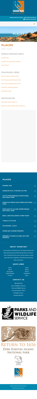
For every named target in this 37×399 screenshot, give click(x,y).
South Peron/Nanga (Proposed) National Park (16, 196)
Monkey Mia (5, 58)
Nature (27, 269)
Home (3, 49)
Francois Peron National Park (10, 76)
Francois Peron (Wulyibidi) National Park (18, 203)
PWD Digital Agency (18, 388)
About (10, 267)
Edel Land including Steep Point (11, 83)
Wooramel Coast (6, 91)
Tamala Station (9, 221)
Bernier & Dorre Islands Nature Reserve (13, 106)
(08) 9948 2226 (18, 283)
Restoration (10, 271)
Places (27, 267)
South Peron (5, 65)
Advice (10, 269)
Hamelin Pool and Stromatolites (11, 61)
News (26, 275)
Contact (10, 275)
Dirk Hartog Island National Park (11, 80)
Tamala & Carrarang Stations (9, 87)
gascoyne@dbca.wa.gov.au (18, 285)
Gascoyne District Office (18, 290)
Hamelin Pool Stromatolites (15, 191)
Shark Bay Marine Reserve (9, 102)
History (27, 271)
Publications (27, 273)
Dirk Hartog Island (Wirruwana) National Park (16, 209)
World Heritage (10, 273)
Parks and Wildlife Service (18, 288)
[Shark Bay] (18, 8)
